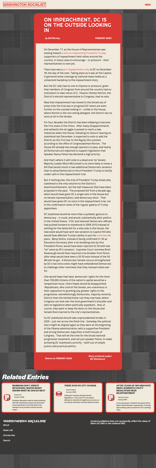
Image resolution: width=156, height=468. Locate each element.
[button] (148, 4)
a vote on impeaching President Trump (83, 53)
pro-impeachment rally (76, 69)
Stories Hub (9, 435)
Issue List (8, 430)
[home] (73, 4)
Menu (148, 4)
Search (6, 440)
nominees (102, 235)
